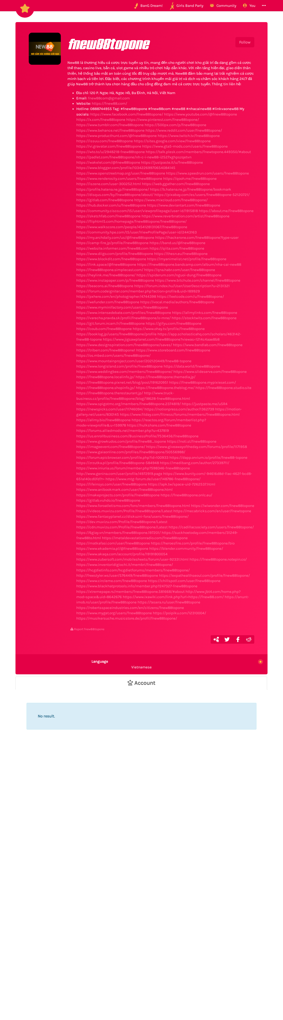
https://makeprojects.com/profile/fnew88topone (118, 495)
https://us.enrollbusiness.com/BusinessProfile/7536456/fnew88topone (137, 436)
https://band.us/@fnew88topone (177, 243)
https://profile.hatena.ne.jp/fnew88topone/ (112, 189)
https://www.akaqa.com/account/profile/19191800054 (122, 554)
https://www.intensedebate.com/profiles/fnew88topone (123, 312)
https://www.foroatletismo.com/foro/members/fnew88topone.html (133, 505)
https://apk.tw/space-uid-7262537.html (181, 484)
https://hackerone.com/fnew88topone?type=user (197, 237)
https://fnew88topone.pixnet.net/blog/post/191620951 (122, 382)
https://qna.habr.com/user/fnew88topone (179, 269)
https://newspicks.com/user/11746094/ (109, 409)
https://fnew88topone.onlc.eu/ (186, 495)
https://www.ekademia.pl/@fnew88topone (112, 548)
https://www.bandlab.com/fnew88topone (208, 345)
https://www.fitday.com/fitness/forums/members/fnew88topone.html (180, 414)
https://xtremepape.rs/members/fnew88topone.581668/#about (130, 591)
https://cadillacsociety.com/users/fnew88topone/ (211, 527)
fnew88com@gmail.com (109, 98)
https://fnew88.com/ (109, 103)
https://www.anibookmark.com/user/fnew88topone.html (124, 489)
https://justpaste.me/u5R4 (205, 404)
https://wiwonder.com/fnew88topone (222, 505)
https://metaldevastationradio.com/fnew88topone (145, 538)
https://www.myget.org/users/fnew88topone (114, 613)
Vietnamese (122, 664)
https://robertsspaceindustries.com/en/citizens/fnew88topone (130, 607)
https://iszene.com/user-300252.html (108, 184)
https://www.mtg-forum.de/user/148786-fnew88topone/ (153, 479)
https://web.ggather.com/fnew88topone (176, 184)
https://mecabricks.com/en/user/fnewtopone (212, 511)
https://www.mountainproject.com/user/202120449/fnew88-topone (133, 361)
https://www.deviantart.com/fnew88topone (183, 205)
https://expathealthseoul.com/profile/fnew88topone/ (204, 575)
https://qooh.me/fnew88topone (190, 178)
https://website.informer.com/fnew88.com (112, 248)
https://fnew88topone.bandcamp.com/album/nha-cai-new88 (189, 264)
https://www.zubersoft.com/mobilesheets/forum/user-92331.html (132, 559)
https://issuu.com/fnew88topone (104, 141)
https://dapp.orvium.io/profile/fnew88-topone (208, 457)
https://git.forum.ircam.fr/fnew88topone (110, 323)
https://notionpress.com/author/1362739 (179, 409)
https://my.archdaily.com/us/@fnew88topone (115, 237)
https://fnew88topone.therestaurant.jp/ (109, 393)
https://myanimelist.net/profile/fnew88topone (186, 259)
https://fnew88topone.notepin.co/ (218, 559)
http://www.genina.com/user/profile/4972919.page (119, 473)
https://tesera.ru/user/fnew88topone (169, 602)
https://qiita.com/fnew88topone (176, 248)
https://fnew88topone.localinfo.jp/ (105, 377)
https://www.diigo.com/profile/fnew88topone (114, 253)
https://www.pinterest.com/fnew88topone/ (162, 119)
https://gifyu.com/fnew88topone (173, 323)
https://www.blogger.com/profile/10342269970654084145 (125, 167)
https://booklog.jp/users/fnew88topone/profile (116, 334)
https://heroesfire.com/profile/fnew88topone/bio (193, 543)
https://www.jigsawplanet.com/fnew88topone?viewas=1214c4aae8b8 (161, 339)
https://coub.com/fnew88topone (104, 328)
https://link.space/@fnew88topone (106, 264)
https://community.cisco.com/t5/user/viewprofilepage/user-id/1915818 (137, 211)
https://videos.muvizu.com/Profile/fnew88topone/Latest (124, 511)
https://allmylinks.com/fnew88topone (204, 312)
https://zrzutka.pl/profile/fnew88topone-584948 (117, 463)
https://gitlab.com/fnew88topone (104, 200)
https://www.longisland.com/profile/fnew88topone (119, 366)
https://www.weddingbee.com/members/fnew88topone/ (124, 371)
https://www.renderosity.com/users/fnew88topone (119, 178)
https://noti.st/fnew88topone (191, 441)
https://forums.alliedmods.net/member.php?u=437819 (122, 430)
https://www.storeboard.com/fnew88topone (173, 350)
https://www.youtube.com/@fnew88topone (200, 114)
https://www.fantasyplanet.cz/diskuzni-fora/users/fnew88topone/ (132, 516)
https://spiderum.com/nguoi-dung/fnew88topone (179, 275)
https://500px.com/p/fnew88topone (175, 125)
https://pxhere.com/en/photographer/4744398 (116, 296)
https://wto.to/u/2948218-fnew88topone (110, 152)
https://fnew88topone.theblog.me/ (165, 387)
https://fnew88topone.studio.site (223, 387)
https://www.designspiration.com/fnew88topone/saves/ (124, 345)
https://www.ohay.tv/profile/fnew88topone (169, 328)
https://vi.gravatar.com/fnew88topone (108, 146)
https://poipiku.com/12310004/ (179, 613)
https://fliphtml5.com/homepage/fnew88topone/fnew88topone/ (131, 221)
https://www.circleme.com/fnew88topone (111, 580)
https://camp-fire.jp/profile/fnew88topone (112, 243)
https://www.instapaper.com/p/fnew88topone (115, 280)
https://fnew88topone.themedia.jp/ (165, 377)
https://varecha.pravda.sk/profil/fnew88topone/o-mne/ (123, 318)
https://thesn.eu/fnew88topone (181, 253)
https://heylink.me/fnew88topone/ (106, 275)
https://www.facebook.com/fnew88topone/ (126, 114)
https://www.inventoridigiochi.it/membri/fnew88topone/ (124, 564)
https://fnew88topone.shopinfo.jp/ (105, 387)
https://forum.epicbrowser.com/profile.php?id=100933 (122, 457)
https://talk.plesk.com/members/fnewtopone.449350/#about (198, 152)
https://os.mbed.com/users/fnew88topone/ (113, 355)
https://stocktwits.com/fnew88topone (204, 318)
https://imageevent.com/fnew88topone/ (110, 446)
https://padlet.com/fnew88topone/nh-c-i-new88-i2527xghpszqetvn (133, 157)
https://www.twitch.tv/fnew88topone (189, 135)
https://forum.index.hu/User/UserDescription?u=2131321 (182, 286)
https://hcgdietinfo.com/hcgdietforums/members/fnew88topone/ (133, 570)
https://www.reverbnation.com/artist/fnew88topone (185, 216)
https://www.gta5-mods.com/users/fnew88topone (185, 146)
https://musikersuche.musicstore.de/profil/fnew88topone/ (126, 618)
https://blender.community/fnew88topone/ (186, 548)
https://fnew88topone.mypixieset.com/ (202, 382)
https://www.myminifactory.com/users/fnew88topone (122, 307)
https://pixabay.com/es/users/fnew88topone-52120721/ (202, 194)
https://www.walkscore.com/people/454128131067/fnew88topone (131, 227)
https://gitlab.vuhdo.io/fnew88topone (108, 500)
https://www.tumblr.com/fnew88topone (110, 125)
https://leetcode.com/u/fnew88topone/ (190, 296)
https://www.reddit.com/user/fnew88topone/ (183, 130)
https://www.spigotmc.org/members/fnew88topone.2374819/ (128, 404)
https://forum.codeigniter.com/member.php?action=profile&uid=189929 (138, 291)
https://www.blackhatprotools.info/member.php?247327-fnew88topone (136, 586)
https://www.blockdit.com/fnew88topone (111, 259)
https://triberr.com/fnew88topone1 (105, 350)
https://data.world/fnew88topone (192, 366)
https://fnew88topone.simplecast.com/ (109, 269)
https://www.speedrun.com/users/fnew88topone (207, 173)
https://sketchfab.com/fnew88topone (108, 216)
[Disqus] (141, 816)
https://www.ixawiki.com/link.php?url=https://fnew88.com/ (173, 597)
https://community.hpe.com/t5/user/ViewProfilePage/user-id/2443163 (136, 232)
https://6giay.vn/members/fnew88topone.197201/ (118, 532)
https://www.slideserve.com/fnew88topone (210, 371)
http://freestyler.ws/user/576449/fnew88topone (117, 575)
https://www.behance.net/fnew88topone (110, 130)
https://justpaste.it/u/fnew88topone (172, 162)
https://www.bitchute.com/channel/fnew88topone (197, 280)
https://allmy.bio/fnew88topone (103, 420)
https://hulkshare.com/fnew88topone (159, 425)
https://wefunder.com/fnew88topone (107, 302)
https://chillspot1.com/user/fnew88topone (184, 580)
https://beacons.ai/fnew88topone (104, 286)
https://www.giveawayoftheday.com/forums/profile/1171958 (196, 446)
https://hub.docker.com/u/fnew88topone (111, 205)
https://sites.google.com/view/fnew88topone (172, 141)
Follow (244, 42)
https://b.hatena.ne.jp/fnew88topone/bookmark (190, 189)
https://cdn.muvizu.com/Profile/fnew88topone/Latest (122, 527)
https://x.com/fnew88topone (100, 119)
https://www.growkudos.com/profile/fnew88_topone (121, 441)
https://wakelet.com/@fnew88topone (108, 162)
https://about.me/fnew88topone (226, 211)
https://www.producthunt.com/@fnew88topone (116, 135)
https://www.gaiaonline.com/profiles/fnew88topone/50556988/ (130, 452)
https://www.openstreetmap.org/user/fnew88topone (120, 173)
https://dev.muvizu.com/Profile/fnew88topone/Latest (121, 521)
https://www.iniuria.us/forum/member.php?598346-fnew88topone (133, 468)
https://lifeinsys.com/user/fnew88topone (111, 484)
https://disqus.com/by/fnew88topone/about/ (114, 194)
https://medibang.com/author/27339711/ (194, 463)
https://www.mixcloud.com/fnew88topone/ (171, 200)
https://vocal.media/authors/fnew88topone (177, 302)
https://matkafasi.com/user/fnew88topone (113, 543)
